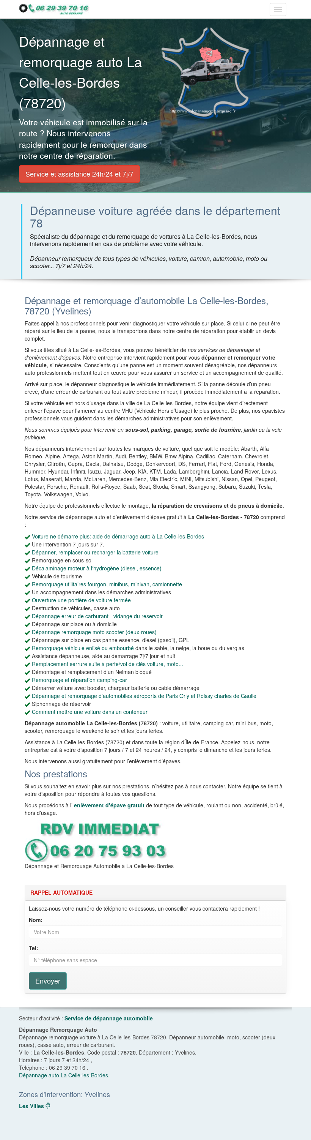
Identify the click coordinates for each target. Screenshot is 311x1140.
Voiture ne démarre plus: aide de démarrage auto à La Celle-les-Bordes (118, 536)
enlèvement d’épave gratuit (109, 805)
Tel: (33, 948)
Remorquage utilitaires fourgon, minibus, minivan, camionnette (107, 584)
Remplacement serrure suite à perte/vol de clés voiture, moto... (107, 664)
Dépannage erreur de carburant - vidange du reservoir (97, 616)
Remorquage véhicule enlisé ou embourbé (83, 648)
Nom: (35, 920)
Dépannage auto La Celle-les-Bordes (63, 1075)
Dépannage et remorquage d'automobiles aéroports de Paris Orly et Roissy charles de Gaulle (144, 695)
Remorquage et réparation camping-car (79, 680)
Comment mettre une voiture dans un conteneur (90, 711)
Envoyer (47, 980)
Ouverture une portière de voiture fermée (81, 600)
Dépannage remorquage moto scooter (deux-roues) (94, 632)
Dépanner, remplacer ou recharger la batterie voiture (95, 552)
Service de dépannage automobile (108, 1018)
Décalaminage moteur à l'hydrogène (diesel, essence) (97, 568)
